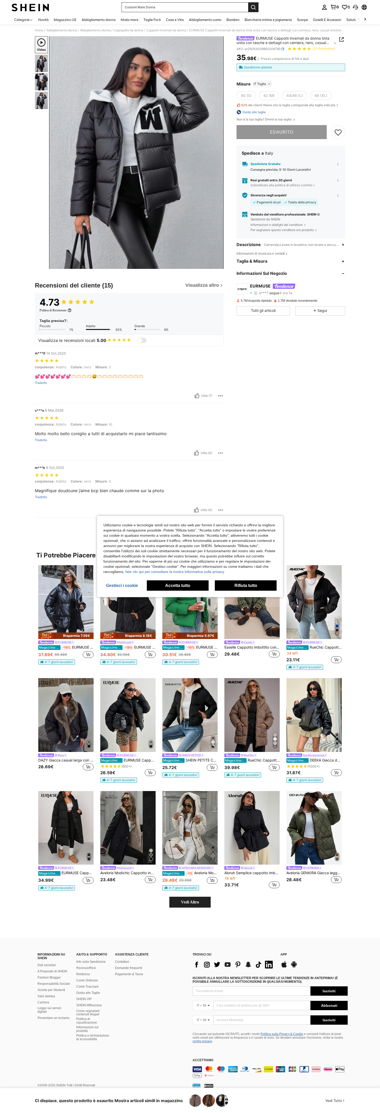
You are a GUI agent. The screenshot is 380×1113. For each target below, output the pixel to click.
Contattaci (122, 962)
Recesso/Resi (86, 968)
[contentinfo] (270, 1072)
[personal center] (324, 7)
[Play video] (136, 152)
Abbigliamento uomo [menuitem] (205, 20)
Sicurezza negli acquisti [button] (268, 195)
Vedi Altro (190, 902)
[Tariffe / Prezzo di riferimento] (258, 59)
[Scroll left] (359, 20)
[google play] (294, 967)
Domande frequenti (128, 968)
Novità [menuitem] (43, 20)
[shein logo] (30, 7)
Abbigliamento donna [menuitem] (99, 20)
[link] (334, 7)
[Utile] (197, 396)
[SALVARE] (338, 132)
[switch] (142, 340)
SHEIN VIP (84, 999)
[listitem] (66, 615)
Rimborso (83, 974)
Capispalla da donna (128, 30)
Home (39, 30)
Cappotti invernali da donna (166, 30)
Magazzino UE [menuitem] (65, 20)
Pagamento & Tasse (129, 974)
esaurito (281, 132)
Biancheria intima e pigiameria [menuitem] (268, 20)
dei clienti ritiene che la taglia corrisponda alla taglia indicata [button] (288, 105)
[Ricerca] (253, 7)
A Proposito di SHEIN (52, 971)
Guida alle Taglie (88, 993)
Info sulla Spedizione (91, 962)
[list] (234, 964)
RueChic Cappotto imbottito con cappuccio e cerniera (252, 760)
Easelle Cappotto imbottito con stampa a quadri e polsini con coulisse (252, 647)
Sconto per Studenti (51, 990)
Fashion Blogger (49, 977)
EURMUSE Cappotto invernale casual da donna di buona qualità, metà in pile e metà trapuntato (128, 647)
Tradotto (41, 383)
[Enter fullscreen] (218, 265)
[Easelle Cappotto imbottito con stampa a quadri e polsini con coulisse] (252, 602)
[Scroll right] (365, 20)
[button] (355, 7)
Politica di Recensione (53, 310)
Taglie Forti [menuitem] (152, 20)
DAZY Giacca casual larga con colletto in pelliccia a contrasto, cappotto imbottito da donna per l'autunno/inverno (66, 760)
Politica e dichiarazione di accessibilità (92, 1037)
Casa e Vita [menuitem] (175, 20)
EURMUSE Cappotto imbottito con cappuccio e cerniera (190, 647)
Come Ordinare (87, 980)
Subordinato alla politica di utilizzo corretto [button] (281, 185)
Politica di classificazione (86, 1020)
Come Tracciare (87, 986)
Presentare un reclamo (53, 1018)
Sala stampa (46, 996)
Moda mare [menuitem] (129, 20)
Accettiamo (203, 1060)
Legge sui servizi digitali (49, 1010)
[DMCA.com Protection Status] (208, 1085)
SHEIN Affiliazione (89, 1005)
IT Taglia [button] (260, 84)
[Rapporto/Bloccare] (220, 396)
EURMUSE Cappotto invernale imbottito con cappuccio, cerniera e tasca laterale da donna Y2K (128, 760)
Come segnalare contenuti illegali (88, 1012)
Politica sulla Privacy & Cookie (282, 1034)
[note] (66, 636)
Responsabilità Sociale (53, 984)
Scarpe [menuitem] (302, 20)
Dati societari (46, 965)
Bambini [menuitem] (232, 20)
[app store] (284, 967)
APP (283, 954)
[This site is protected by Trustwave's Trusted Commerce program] (196, 1085)
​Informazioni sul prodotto (87, 1029)
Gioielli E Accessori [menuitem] (327, 20)
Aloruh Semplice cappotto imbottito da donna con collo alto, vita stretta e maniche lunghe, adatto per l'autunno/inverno (252, 873)
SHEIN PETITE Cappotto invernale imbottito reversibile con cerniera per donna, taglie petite (190, 760)
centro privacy (202, 1041)
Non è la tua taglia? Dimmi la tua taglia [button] (264, 119)
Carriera (43, 1002)
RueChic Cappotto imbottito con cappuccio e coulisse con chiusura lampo (314, 647)
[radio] (246, 95)
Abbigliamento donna (62, 30)
